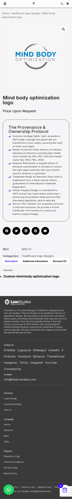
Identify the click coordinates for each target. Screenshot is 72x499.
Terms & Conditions (14, 462)
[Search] (62, 4)
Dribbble (9, 350)
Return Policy (10, 473)
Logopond (24, 350)
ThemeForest (55, 356)
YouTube (51, 362)
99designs (39, 350)
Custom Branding (12, 404)
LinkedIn (53, 350)
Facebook (24, 356)
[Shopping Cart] (67, 4)
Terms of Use (28, 487)
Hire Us (7, 410)
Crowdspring (12, 369)
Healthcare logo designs (25, 13)
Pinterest (10, 356)
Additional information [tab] (35, 261)
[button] (63, 29)
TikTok (23, 362)
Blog (6, 436)
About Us (8, 430)
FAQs (6, 441)
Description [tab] (11, 261)
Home (5, 13)
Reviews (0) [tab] (59, 261)
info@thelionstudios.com (20, 379)
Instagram (10, 362)
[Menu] (33, 4)
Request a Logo (12, 456)
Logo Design (10, 398)
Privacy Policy (11, 467)
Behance (39, 356)
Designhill (36, 362)
